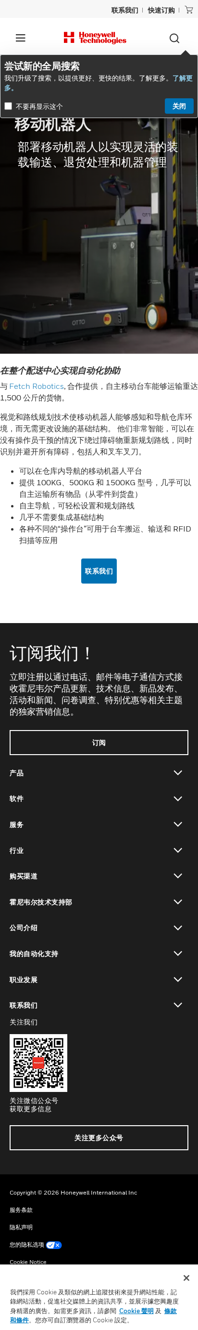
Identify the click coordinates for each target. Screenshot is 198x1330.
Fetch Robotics (36, 386)
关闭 (179, 106)
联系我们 (99, 571)
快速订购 (161, 10)
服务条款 (21, 1209)
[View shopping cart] (189, 9)
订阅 (99, 742)
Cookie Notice (28, 1261)
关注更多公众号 (99, 1137)
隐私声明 (21, 1227)
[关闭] (186, 1278)
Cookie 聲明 (136, 1311)
